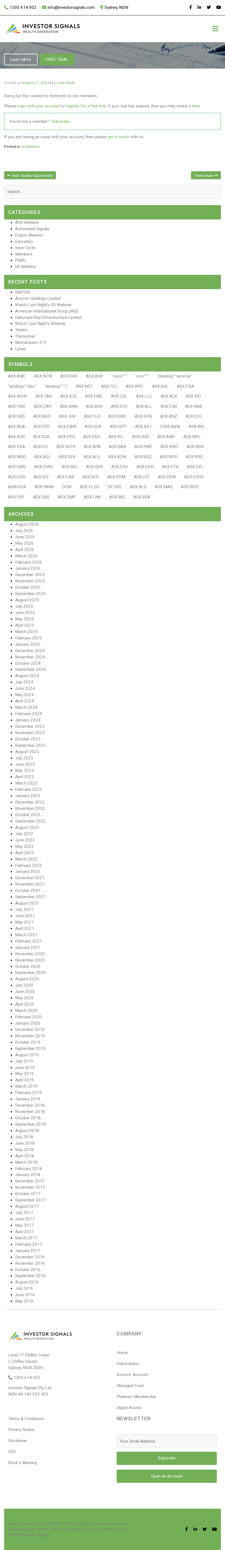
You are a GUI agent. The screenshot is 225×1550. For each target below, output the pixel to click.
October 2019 (28, 1042)
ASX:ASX (169, 396)
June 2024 (25, 688)
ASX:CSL (119, 396)
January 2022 (27, 871)
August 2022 (27, 827)
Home (122, 1352)
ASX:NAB (193, 406)
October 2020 (28, 966)
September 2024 (30, 669)
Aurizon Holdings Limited (38, 298)
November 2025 (30, 581)
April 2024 (24, 701)
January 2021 (27, 947)
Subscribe (167, 1458)
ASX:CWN (67, 426)
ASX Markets (27, 222)
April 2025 (24, 625)
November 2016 (30, 1263)
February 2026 (28, 562)
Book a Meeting (22, 1462)
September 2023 (30, 745)
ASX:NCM (43, 376)
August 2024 (27, 675)
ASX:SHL (160, 386)
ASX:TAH (43, 396)
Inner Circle (25, 247)
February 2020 (28, 1016)
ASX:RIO (193, 396)
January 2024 (27, 720)
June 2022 (25, 840)
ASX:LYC (142, 476)
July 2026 (24, 530)
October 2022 (28, 814)
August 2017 (27, 1206)
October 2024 (28, 663)
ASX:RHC (69, 376)
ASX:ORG (16, 416)
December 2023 (30, 726)
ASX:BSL (69, 466)
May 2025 (24, 619)
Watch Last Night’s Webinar (40, 323)
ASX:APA (92, 446)
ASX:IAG (196, 426)
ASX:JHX (67, 416)
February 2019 (28, 1092)
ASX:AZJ (143, 426)
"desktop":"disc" (22, 386)
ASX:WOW (17, 396)
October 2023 (28, 739)
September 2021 (30, 896)
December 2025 (30, 574)
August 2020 (27, 978)
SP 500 (114, 486)
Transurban (203, 175)
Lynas (20, 348)
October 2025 (28, 587)
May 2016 (24, 1301)
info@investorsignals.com (71, 7)
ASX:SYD (41, 426)
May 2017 (24, 1225)
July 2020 (24, 985)
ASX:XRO (194, 456)
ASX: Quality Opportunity (32, 175)
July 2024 (24, 682)
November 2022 (30, 808)
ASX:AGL (42, 456)
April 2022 (24, 852)
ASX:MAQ (164, 486)
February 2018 (28, 1168)
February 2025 (28, 638)
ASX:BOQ (142, 456)
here (196, 106)
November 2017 (30, 1187)
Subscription (128, 1363)
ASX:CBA (185, 386)
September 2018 (30, 1124)
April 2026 (24, 549)
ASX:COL (193, 416)
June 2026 (25, 536)
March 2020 (26, 1010)
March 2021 (26, 934)
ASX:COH (145, 466)
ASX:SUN (16, 436)
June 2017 (25, 1219)
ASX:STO (119, 406)
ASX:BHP (94, 376)
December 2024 (30, 650)
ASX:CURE (43, 466)
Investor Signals (35, 1535)
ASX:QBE (41, 497)
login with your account (39, 106)
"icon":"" (142, 376)
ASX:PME (143, 446)
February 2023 (28, 789)
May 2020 (24, 997)
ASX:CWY (43, 406)
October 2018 (28, 1117)
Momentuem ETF (31, 342)
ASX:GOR (93, 426)
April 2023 (24, 776)
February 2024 (28, 713)
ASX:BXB (94, 406)
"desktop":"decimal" (174, 376)
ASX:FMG (94, 396)
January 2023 (27, 795)
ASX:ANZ (168, 416)
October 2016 (28, 1269)
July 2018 (24, 1136)
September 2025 (30, 593)
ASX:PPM (116, 476)
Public (20, 260)
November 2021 (30, 884)
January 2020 (27, 1023)
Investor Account (132, 1374)
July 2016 (24, 1288)
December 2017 (30, 1181)
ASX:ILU (40, 446)
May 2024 (24, 694)
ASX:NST (84, 386)
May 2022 (24, 846)
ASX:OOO (140, 436)
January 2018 (27, 1174)
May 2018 (24, 1149)
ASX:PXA (16, 446)
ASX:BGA (16, 426)
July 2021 (24, 909)
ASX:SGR (41, 436)
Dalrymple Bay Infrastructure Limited (48, 317)
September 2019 (30, 1048)
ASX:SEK (67, 456)
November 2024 (30, 657)
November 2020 (30, 960)
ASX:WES (42, 416)
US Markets (30, 146)
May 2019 (24, 1073)
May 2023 (24, 770)
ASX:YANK (44, 486)
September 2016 (30, 1275)
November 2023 (30, 732)
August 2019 (27, 1054)
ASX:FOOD (194, 476)
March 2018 (26, 1162)
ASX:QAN (117, 446)
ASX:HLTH (65, 446)
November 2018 (30, 1111)
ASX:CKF (16, 497)
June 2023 (25, 764)
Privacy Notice (21, 1429)
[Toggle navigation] (215, 29)
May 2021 (24, 922)
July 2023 (24, 758)
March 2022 (26, 859)
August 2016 (27, 1282)
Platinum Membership (136, 1396)
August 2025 (27, 600)
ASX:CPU (119, 466)
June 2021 (25, 915)
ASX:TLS (92, 416)
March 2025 (26, 631)
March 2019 (26, 1086)
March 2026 (26, 555)
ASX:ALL (144, 406)
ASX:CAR (65, 476)
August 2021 (27, 903)
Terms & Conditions (26, 1418)
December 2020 (30, 953)
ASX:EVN (143, 416)
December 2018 (30, 1105)
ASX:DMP (67, 497)
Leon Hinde (66, 82)
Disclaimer (17, 1440)
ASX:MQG (17, 456)
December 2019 (30, 1029)
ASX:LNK (92, 497)
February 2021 (28, 941)
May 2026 (24, 543)
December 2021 (30, 877)
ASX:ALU (92, 456)
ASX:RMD (117, 416)
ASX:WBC (169, 446)
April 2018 (24, 1155)
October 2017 (28, 1193)
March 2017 (26, 1238)
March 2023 (26, 783)
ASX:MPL (192, 436)
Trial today (60, 121)
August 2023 (27, 751)
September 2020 (30, 972)
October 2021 (28, 890)
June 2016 (25, 1294)
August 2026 (27, 524)
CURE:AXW (170, 426)
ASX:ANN (68, 406)
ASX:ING (117, 497)
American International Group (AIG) (46, 311)
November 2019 (30, 1035)
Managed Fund (130, 1385)
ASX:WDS (190, 486)
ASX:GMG (17, 466)
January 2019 (27, 1098)
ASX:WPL (135, 386)
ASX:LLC (144, 396)
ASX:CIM (169, 406)
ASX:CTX (170, 466)
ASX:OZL (195, 466)
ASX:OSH (91, 436)
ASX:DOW (167, 476)
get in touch (118, 136)
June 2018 (25, 1143)
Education (24, 241)
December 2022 (30, 802)
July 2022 (24, 833)
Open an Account (166, 1476)
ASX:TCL (109, 386)
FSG (12, 1451)
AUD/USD (16, 476)
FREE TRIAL (57, 59)
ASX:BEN (195, 446)
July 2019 (24, 1061)
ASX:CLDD (89, 486)
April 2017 (24, 1231)
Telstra (21, 329)
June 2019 (25, 1067)
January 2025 (27, 644)
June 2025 (25, 612)
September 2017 (30, 1200)
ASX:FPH (66, 436)
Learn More (20, 59)
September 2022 (30, 821)
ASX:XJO (68, 396)
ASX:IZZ (41, 476)
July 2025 (24, 606)
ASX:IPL (115, 436)
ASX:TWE (17, 406)
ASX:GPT (118, 426)
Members (23, 254)
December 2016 (30, 1257)
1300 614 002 (23, 7)
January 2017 (27, 1250)
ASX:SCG (90, 476)
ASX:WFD (169, 456)
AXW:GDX (17, 486)
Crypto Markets (29, 235)
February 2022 (28, 865)
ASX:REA (141, 497)
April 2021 (24, 928)
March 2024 (26, 707)
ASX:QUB (94, 466)
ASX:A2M (117, 456)
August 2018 (27, 1130)
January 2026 (27, 568)
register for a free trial (86, 106)
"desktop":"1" (56, 386)
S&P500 (22, 292)
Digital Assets (129, 1407)
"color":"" (119, 376)
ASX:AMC (17, 376)
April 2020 (24, 1004)
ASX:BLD (138, 486)
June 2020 (25, 991)
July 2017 (24, 1212)
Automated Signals (32, 228)
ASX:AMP (166, 436)
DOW (67, 486)
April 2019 (24, 1079)
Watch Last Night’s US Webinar (43, 304)
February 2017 (28, 1244)
